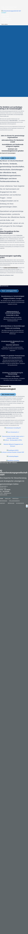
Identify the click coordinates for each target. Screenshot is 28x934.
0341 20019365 (6, 491)
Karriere (5, 16)
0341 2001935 (7, 489)
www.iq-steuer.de (3, 494)
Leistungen (6, 18)
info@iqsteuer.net (7, 493)
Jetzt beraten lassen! (8, 158)
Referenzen (6, 20)
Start (3, 12)
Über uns (5, 14)
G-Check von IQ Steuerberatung (11, 267)
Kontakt (4, 22)
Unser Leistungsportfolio (9, 291)
